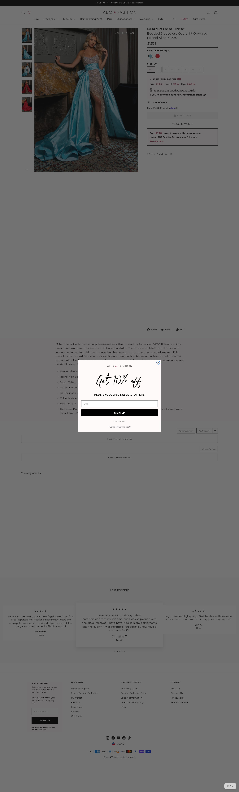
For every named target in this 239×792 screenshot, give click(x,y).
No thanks (119, 421)
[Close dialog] (158, 362)
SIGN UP (119, 412)
